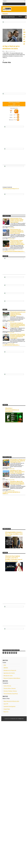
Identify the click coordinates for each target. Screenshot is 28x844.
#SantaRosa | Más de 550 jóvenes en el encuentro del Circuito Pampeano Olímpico (17, 483)
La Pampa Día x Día (13, 718)
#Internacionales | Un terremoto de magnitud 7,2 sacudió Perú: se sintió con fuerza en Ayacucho (17, 231)
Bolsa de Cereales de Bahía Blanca (12, 678)
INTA (5, 665)
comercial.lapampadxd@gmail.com (11, 188)
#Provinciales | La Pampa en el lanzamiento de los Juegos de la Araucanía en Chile (17, 461)
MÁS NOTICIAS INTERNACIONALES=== (14, 251)
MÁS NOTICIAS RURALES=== (12, 345)
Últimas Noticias (9, 17)
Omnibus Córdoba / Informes (10, 691)
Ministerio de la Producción (10, 670)
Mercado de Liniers (8, 675)
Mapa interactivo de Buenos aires (11, 701)
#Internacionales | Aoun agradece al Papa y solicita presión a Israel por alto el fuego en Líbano (16, 220)
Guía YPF (6, 703)
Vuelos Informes (7, 685)
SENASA (6, 667)
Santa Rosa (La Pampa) (14, 102)
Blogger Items (21, 718)
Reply (5, 51)
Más (13, 227)
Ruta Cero (6, 711)
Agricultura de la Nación (9, 673)
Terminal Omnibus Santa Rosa (11, 693)
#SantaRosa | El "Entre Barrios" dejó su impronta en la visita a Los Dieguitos (17, 472)
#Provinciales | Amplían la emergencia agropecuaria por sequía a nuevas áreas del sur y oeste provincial (17, 325)
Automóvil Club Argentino (9, 706)
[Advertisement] (14, 77)
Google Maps (7, 709)
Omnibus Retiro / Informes (10, 688)
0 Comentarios (10, 227)
